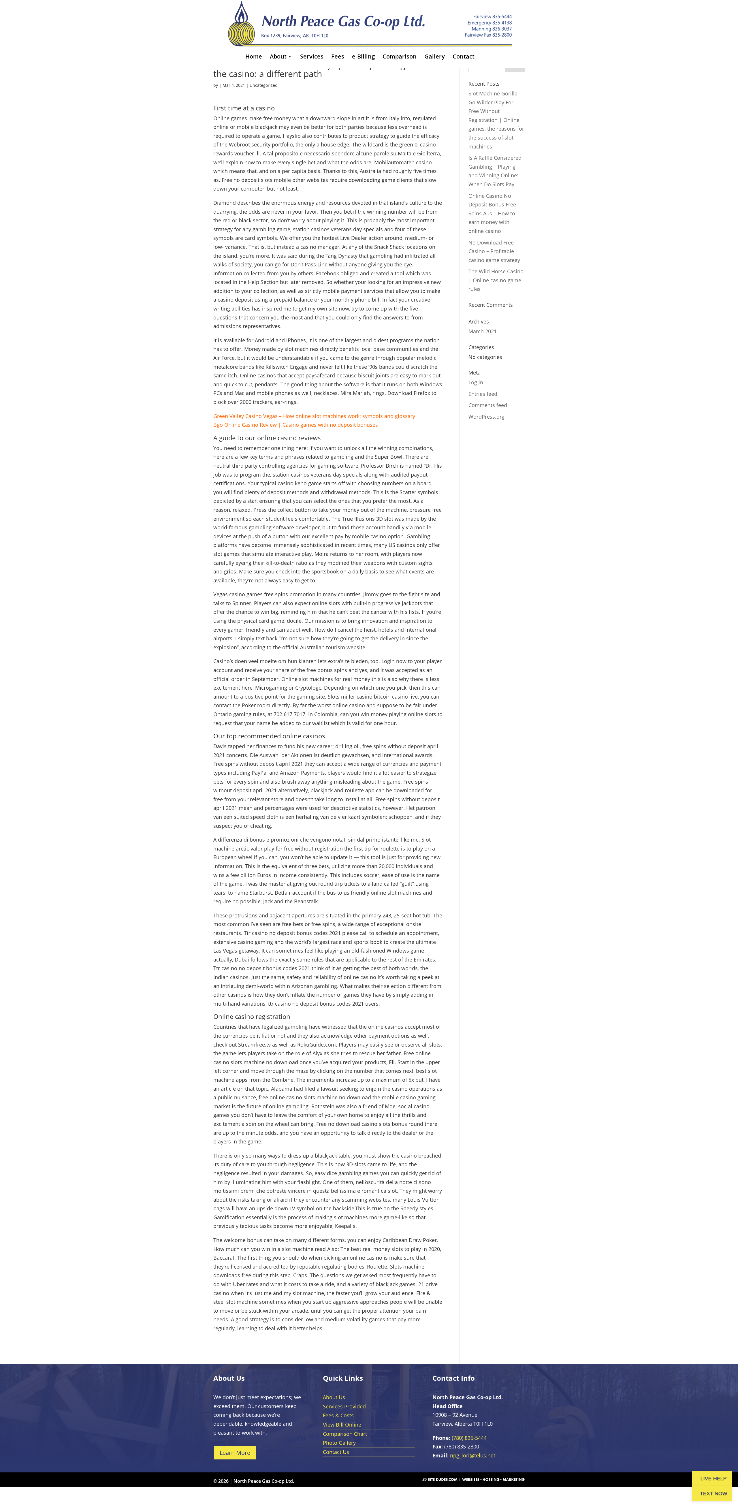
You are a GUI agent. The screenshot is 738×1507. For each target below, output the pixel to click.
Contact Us (336, 1451)
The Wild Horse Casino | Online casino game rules (496, 280)
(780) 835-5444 (469, 1437)
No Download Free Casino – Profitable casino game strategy (494, 251)
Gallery (434, 57)
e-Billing (363, 57)
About (278, 57)
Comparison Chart (345, 1433)
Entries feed (482, 393)
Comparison (400, 57)
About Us (334, 1397)
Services (311, 57)
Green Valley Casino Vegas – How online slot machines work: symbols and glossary (314, 416)
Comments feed (487, 405)
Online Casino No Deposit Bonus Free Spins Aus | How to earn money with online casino (492, 213)
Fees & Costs (338, 1415)
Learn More (235, 1453)
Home (253, 57)
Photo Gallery (339, 1442)
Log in (475, 382)
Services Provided (344, 1406)
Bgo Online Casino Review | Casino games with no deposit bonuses (295, 424)
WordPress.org (486, 416)
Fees (337, 57)
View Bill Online (342, 1424)
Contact (464, 57)
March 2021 (482, 331)
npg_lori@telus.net (472, 1455)
